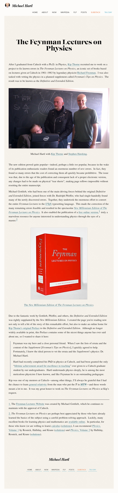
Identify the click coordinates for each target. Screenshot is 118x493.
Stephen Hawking (77, 154)
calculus (56, 425)
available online (77, 421)
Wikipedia (65, 12)
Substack (95, 12)
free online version (88, 212)
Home (35, 12)
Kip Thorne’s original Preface (24, 328)
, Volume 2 (80, 430)
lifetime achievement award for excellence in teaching (42, 365)
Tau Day (108, 12)
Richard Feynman (86, 72)
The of (58, 305)
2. (10, 413)
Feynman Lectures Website (30, 403)
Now (54, 12)
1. (10, 403)
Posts (84, 12)
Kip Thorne (74, 64)
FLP (75, 12)
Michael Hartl (22, 7)
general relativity (38, 384)
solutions (66, 425)
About (45, 12)
